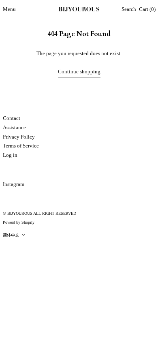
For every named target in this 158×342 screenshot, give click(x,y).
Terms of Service (21, 146)
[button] (129, 9)
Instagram (13, 184)
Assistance (14, 127)
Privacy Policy (19, 137)
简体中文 (11, 235)
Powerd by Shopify (18, 222)
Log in (10, 155)
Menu (9, 9)
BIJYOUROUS (19, 213)
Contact (11, 118)
